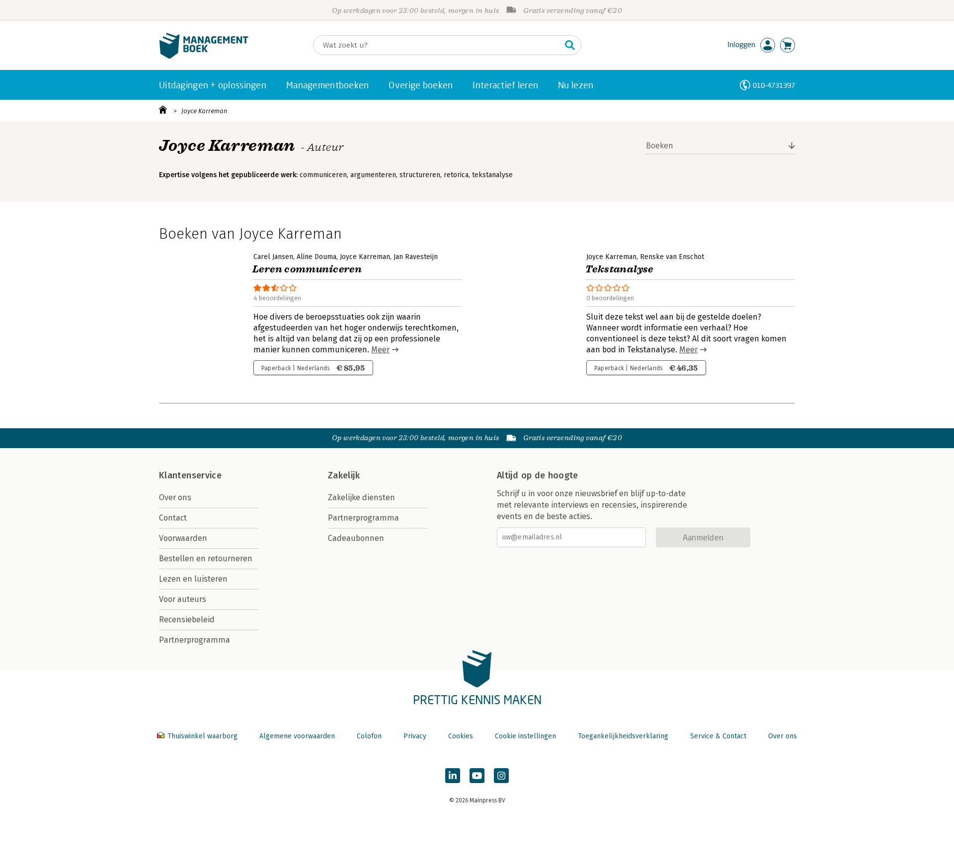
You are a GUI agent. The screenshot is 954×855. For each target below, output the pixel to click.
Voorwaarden (183, 538)
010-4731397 (774, 85)
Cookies (460, 736)
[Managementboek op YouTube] (477, 775)
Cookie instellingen (525, 736)
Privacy (414, 736)
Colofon (369, 736)
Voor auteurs (182, 599)
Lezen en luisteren (193, 579)
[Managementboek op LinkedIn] (452, 775)
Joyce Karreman (204, 111)
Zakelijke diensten (361, 497)
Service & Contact (718, 736)
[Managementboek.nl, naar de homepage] (203, 56)
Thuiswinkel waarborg (202, 736)
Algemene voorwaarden (297, 736)
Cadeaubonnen (356, 538)
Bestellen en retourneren (205, 558)
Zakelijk (344, 475)
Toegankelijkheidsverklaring (623, 736)
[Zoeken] (569, 45)
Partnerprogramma (194, 640)
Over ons (175, 497)
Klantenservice (190, 475)
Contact (173, 518)
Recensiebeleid (187, 619)
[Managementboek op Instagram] (501, 775)
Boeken (659, 145)
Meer (380, 349)
